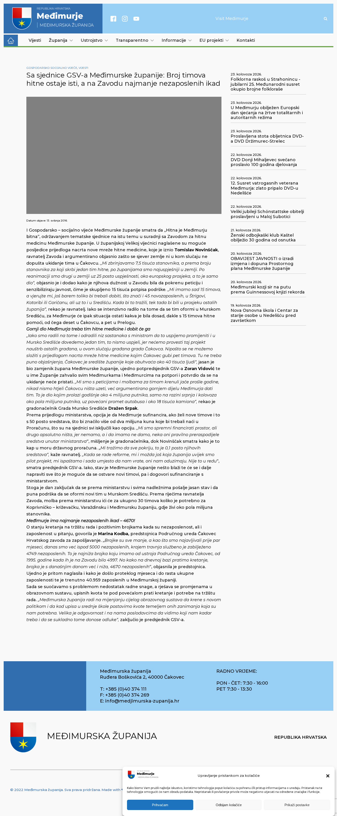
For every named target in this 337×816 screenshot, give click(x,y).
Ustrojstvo (91, 40)
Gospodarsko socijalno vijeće (51, 67)
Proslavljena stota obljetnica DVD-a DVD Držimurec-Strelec (267, 139)
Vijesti (35, 40)
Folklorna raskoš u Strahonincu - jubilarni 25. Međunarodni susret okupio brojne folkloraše (265, 84)
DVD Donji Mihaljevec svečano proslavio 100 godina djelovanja (264, 162)
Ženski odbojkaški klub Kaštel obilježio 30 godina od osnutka (263, 238)
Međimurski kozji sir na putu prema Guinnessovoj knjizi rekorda (268, 290)
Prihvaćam (160, 805)
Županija (58, 40)
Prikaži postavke (297, 805)
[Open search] (325, 19)
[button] (328, 776)
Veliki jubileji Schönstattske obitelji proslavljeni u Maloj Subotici (267, 214)
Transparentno (132, 40)
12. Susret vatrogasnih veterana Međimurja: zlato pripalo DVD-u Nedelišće (264, 188)
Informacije (174, 40)
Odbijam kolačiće (229, 805)
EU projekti (211, 40)
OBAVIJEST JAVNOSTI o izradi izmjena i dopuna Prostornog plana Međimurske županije (262, 263)
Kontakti (246, 40)
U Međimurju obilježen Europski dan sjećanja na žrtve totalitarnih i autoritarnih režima (267, 112)
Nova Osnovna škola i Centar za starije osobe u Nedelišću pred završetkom (264, 315)
